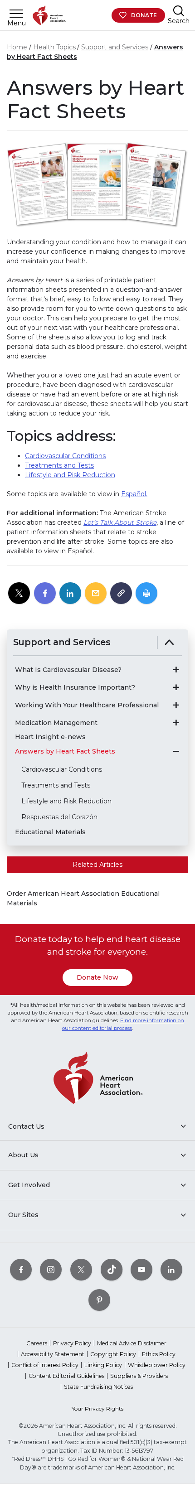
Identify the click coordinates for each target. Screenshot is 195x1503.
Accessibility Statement (52, 1354)
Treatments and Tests (59, 465)
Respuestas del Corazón (59, 817)
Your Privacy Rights (97, 1408)
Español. (134, 494)
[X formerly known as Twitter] (81, 1269)
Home (17, 47)
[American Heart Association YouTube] (141, 1269)
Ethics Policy (159, 1354)
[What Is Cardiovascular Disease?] (175, 669)
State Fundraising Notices (98, 1386)
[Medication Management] (175, 722)
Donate (144, 15)
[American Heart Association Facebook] (21, 1269)
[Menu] (16, 13)
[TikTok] (111, 1269)
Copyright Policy (113, 1354)
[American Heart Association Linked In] (171, 1269)
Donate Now (97, 977)
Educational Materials (50, 832)
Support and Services (114, 47)
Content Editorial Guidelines (66, 1376)
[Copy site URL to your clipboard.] (121, 593)
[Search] (178, 10)
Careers (36, 1343)
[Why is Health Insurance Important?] (175, 687)
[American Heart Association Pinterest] (99, 1299)
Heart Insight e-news (50, 737)
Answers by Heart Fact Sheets (65, 751)
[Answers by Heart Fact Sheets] (175, 751)
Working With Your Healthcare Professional (87, 705)
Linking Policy (103, 1365)
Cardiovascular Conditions (65, 456)
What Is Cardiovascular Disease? (68, 670)
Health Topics (54, 47)
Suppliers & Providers (139, 1376)
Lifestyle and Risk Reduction (70, 475)
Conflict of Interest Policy (44, 1365)
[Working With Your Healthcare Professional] (175, 705)
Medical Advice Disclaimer (131, 1343)
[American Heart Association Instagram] (51, 1269)
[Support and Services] (169, 642)
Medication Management (56, 723)
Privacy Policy (72, 1343)
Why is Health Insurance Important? (75, 687)
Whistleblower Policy (156, 1365)
